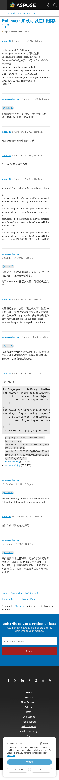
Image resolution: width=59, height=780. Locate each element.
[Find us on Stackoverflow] (30, 681)
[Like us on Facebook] (9, 681)
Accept (29, 762)
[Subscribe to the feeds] (50, 681)
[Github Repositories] (43, 681)
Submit (29, 651)
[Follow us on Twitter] (16, 681)
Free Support (29, 721)
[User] (48, 5)
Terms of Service (10, 599)
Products (29, 697)
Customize (18, 770)
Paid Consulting (28, 731)
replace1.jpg (14, 465)
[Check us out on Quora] (37, 681)
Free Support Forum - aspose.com (19, 13)
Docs (28, 711)
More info (11, 756)
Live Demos (28, 716)
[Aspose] (22, 5)
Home (5, 593)
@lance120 (8, 108)
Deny (41, 770)
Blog (28, 736)
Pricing (28, 707)
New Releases (28, 702)
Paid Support (29, 726)
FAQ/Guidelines (33, 593)
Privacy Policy (29, 599)
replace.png (14, 461)
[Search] (55, 5)
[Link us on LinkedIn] (23, 681)
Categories (16, 593)
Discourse (19, 606)
